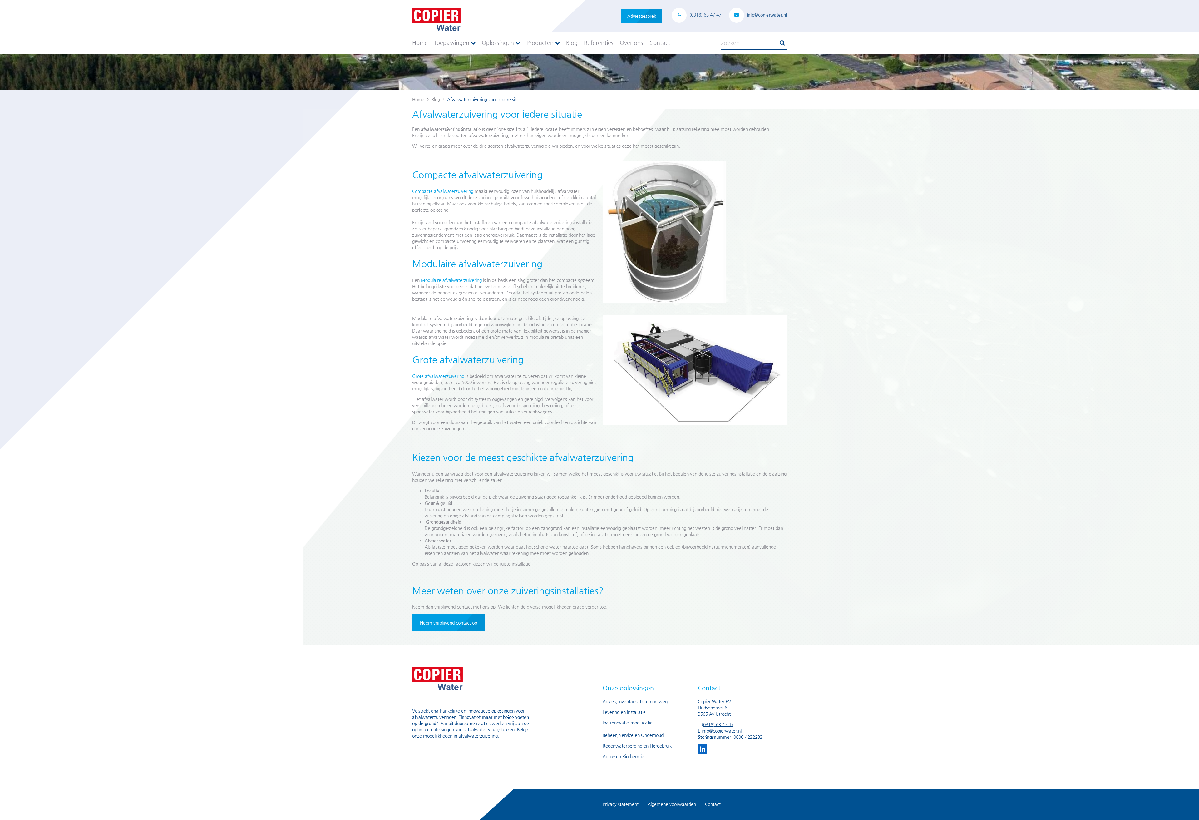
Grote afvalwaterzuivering (438, 375)
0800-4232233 (747, 736)
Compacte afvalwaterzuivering (442, 191)
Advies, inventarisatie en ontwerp (636, 701)
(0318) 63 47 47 (717, 724)
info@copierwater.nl (722, 730)
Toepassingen (452, 42)
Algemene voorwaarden (672, 804)
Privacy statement (621, 804)
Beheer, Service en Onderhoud (633, 735)
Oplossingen (499, 42)
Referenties (599, 42)
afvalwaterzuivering (478, 735)
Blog (572, 42)
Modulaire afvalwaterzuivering (451, 280)
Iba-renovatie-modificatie (628, 722)
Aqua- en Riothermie (623, 756)
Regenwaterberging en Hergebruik (637, 745)
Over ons (631, 42)
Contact (659, 42)
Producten (540, 42)
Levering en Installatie (624, 711)
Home (420, 42)
